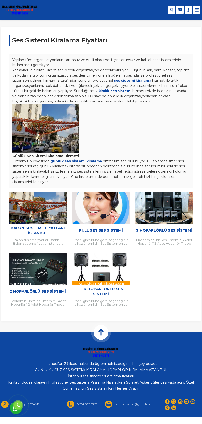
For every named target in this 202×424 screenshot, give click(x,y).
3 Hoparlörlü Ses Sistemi (164, 230)
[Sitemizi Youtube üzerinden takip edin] (192, 401)
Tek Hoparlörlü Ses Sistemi (101, 291)
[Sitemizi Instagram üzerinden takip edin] (180, 401)
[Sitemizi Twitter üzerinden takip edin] (173, 401)
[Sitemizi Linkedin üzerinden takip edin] (186, 401)
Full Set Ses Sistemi (101, 230)
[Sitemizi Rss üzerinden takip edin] (173, 407)
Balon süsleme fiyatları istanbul (38, 230)
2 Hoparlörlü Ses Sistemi (38, 291)
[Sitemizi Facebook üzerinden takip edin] (167, 401)
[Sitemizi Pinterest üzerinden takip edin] (167, 407)
